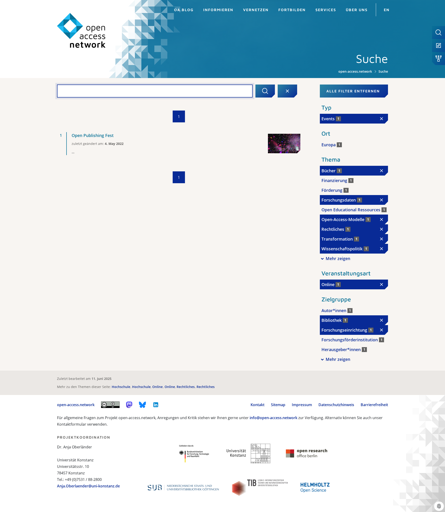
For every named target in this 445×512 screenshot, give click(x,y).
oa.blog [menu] (184, 10)
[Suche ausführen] (265, 91)
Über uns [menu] (357, 10)
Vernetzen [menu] (256, 10)
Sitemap (278, 404)
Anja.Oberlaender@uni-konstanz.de (88, 486)
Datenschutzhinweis (336, 404)
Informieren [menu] (218, 10)
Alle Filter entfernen (353, 91)
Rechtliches (186, 387)
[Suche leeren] (287, 91)
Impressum (302, 404)
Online (158, 387)
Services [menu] (325, 10)
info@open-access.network (273, 417)
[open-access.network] (81, 30)
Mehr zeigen (338, 258)
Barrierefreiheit (374, 404)
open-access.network (355, 71)
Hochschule (121, 387)
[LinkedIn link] (156, 405)
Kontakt (257, 404)
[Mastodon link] (129, 405)
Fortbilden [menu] (292, 10)
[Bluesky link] (142, 405)
